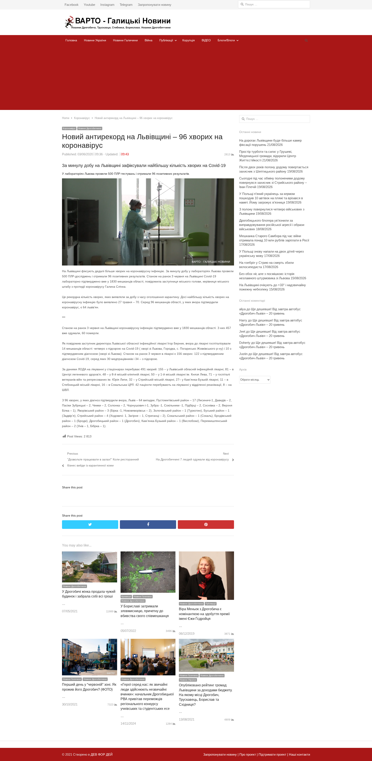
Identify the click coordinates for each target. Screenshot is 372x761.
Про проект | (248, 754)
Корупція (188, 40)
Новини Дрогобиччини (89, 128)
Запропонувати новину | (221, 754)
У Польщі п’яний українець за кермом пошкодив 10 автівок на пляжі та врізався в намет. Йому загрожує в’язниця (271, 198)
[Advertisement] (186, 78)
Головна (71, 40)
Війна (148, 40)
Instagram (107, 4)
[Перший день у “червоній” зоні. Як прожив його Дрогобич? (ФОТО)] (89, 642)
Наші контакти (299, 754)
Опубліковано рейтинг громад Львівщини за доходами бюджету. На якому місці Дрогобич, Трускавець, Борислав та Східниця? (205, 694)
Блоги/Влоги (226, 40)
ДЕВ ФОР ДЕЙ (102, 754)
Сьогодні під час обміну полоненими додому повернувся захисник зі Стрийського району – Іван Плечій (273, 182)
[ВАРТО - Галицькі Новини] (186, 22)
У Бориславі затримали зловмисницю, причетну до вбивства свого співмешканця (145, 611)
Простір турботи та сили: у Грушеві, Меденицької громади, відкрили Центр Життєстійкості (267, 156)
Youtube (89, 4)
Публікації (166, 40)
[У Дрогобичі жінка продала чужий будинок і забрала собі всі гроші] (89, 554)
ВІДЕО (206, 40)
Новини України (95, 40)
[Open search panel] (306, 40)
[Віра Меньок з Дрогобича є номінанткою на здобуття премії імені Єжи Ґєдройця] (206, 554)
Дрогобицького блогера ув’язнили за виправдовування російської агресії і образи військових (271, 225)
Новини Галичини (125, 40)
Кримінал (126, 596)
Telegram (126, 4)
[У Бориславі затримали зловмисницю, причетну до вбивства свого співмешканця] (148, 554)
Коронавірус (69, 128)
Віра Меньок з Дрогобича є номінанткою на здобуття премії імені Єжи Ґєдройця (204, 614)
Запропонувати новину (154, 4)
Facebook (72, 4)
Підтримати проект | (273, 754)
